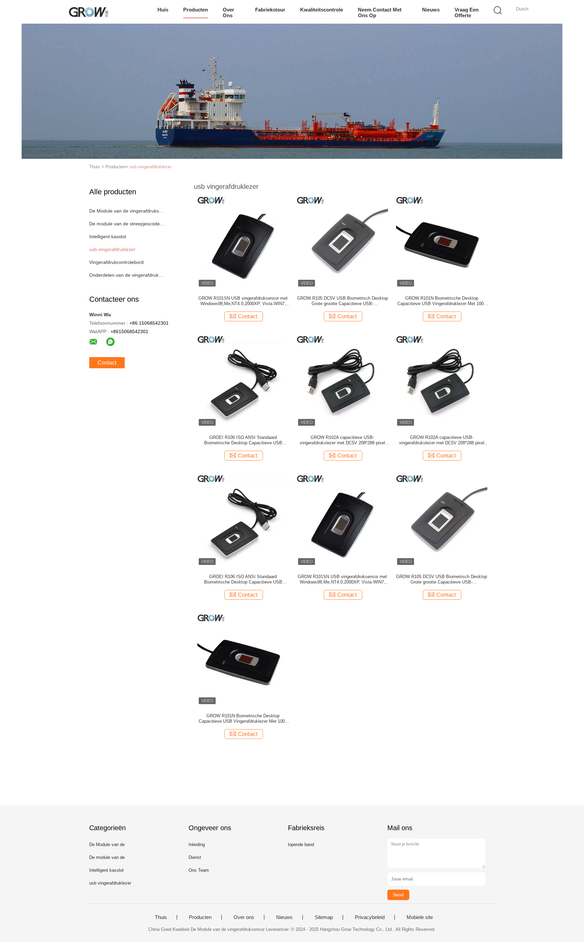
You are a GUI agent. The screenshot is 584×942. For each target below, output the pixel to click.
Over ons (228, 12)
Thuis (161, 917)
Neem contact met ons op (380, 12)
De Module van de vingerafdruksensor (127, 211)
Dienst (195, 857)
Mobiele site (420, 917)
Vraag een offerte (467, 12)
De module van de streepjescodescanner (127, 223)
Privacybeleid (370, 917)
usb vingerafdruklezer (150, 166)
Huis (162, 10)
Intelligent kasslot (107, 236)
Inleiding (197, 844)
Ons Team (199, 870)
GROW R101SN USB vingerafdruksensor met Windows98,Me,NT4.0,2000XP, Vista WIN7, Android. (243, 301)
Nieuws (431, 10)
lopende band (301, 844)
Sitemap (324, 917)
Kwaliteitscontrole (321, 10)
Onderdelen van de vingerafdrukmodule (127, 275)
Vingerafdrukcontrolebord (116, 262)
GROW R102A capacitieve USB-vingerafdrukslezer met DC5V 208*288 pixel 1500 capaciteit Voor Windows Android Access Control (342, 440)
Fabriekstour (270, 10)
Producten (195, 10)
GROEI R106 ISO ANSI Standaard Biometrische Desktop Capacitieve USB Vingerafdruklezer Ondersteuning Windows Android (243, 440)
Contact (107, 363)
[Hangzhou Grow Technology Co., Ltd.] (88, 12)
